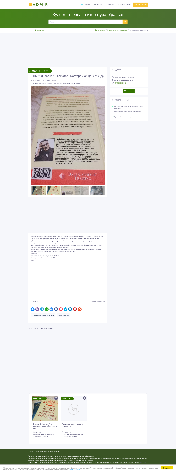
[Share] (33, 309)
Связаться (129, 91)
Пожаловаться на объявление (44, 315)
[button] (33, 135)
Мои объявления (125, 4)
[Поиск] (125, 22)
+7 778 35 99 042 (120, 83)
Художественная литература (117, 30)
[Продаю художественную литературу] (74, 409)
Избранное (40, 30)
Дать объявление (140, 4)
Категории (111, 4)
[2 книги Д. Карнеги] (45, 413)
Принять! (166, 468)
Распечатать (64, 315)
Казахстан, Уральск (51, 80)
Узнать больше (74, 469)
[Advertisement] (88, 48)
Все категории (100, 30)
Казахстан (87, 4)
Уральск (99, 4)
